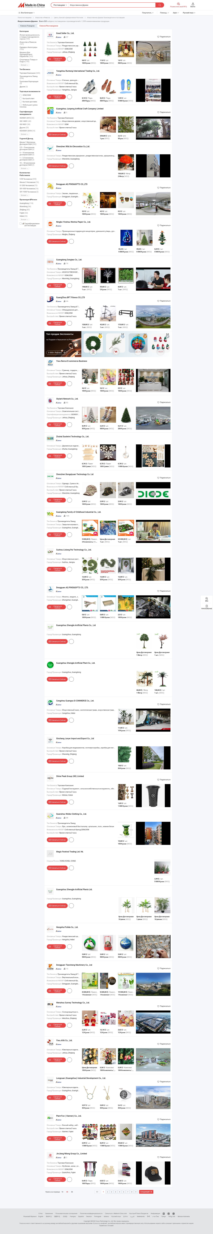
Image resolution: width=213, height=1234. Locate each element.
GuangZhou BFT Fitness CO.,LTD (70, 297)
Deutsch (89, 1216)
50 (72, 1192)
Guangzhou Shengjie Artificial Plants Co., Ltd (76, 625)
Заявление (49, 1213)
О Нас (40, 1213)
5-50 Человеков (28, 179)
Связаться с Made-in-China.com (116, 1213)
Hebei (23, 216)
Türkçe (163, 1216)
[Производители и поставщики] (31, 5)
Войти (192, 6)
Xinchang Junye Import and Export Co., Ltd (75, 738)
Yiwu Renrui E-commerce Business (71, 361)
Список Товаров (27, 26)
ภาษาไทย (155, 1216)
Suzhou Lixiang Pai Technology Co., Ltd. (73, 549)
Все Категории (27, 12)
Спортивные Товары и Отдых (28, 60)
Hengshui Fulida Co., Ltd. (67, 927)
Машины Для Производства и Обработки (26, 54)
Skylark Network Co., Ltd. (67, 398)
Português (97, 1216)
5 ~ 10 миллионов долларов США (27, 153)
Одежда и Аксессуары (28, 48)
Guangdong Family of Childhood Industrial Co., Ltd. (78, 512)
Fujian (24, 213)
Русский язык (116, 1216)
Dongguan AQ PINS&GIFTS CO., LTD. (72, 587)
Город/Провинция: (54, 52)
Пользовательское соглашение (66, 1213)
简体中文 (49, 1216)
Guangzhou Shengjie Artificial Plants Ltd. (74, 889)
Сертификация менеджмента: (59, 414)
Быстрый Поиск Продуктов (138, 1213)
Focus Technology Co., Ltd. (104, 1221)
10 (62, 1192)
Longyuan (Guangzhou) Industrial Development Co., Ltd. (81, 1078)
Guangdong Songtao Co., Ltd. (69, 259)
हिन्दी (148, 1216)
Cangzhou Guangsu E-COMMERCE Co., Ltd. (75, 700)
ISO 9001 (25, 124)
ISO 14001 (25, 121)
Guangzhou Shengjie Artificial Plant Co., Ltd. (75, 663)
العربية (132, 1216)
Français (73, 1216)
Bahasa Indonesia (184, 1216)
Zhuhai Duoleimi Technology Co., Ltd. (72, 436)
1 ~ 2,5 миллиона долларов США (27, 159)
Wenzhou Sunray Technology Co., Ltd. (73, 1002)
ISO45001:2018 (27, 131)
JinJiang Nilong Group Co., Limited (71, 1153)
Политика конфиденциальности (91, 1213)
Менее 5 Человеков (29, 182)
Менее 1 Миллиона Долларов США (28, 143)
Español (81, 1216)
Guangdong (26, 203)
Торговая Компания (30, 73)
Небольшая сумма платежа (28, 106)
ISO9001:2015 (27, 118)
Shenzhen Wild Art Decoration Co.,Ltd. (73, 146)
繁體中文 (57, 1216)
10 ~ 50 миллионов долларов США (27, 164)
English (40, 1216)
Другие (24, 86)
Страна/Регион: (53, 861)
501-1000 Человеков (29, 192)
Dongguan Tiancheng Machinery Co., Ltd (74, 965)
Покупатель (146, 12)
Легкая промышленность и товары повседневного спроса (30, 37)
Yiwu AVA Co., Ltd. (64, 1040)
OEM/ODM (26, 95)
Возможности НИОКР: (55, 49)
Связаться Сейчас (57, 59)
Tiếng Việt (171, 1216)
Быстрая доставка (29, 101)
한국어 (125, 1216)
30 (67, 1192)
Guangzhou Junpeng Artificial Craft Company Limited (79, 108)
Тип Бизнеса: (52, 42)
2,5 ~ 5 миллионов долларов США (27, 148)
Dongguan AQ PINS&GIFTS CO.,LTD (71, 184)
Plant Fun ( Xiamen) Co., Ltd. (68, 1115)
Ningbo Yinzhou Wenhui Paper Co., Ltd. (73, 222)
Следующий (145, 1192)
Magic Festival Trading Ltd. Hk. (69, 851)
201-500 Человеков (29, 188)
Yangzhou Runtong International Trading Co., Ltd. (78, 71)
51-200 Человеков (28, 185)
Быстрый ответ (28, 98)
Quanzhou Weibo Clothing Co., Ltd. (71, 814)
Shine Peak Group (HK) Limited (70, 776)
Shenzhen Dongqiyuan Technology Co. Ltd (74, 474)
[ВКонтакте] (164, 1213)
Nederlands (141, 1216)
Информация (155, 1213)
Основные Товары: (54, 45)
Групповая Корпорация (29, 82)
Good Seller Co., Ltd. (65, 33)
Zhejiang (25, 209)
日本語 (65, 1216)
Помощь (163, 12)
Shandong (25, 206)
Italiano (106, 1216)
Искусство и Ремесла (28, 43)
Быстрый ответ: (53, 86)
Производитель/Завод (28, 77)
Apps (175, 12)
